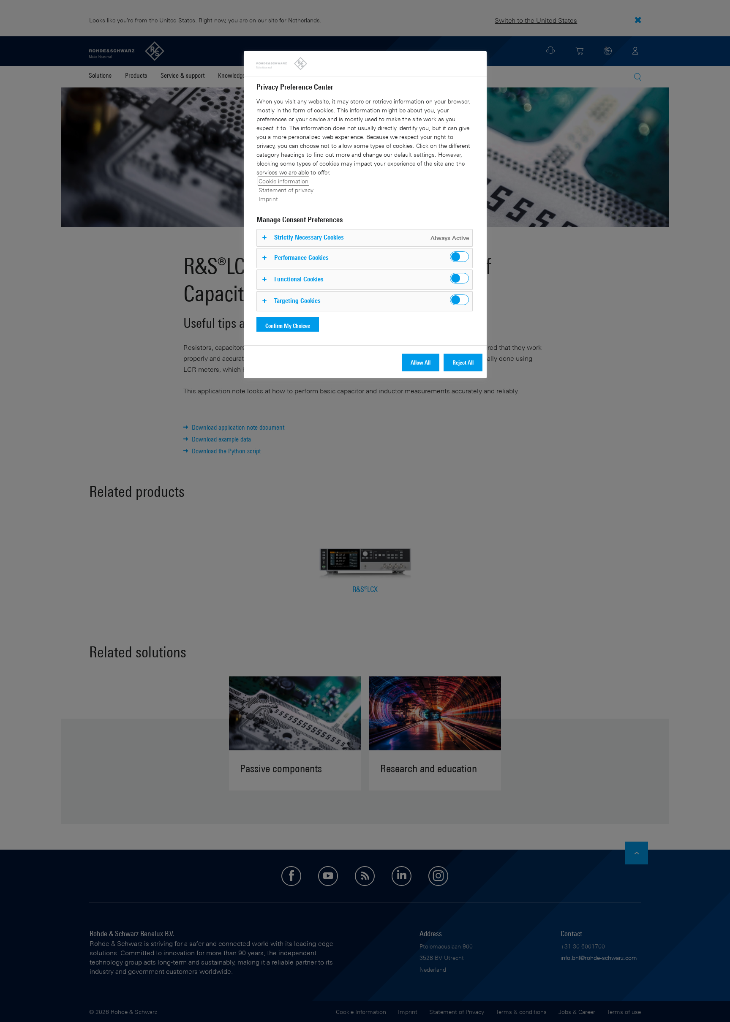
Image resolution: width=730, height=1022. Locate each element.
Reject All (463, 362)
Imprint (268, 198)
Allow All (420, 362)
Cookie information (283, 181)
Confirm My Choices (287, 325)
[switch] (459, 256)
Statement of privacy (286, 189)
